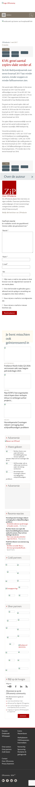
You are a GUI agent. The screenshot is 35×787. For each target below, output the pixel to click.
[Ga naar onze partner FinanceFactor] (23, 565)
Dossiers (5, 731)
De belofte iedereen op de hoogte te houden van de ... (17, 525)
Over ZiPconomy (8, 761)
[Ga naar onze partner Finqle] (12, 565)
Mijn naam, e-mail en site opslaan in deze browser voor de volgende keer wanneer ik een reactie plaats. (17, 281)
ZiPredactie (6, 42)
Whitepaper (6, 736)
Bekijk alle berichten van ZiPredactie (14, 212)
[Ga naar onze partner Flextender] (23, 573)
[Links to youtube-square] (9, 687)
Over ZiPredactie (9, 196)
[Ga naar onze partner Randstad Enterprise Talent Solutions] (12, 614)
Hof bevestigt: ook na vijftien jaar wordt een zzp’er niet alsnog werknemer (20, 466)
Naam (5, 257)
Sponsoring (21, 749)
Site (4, 272)
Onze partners (7, 749)
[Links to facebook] (16, 687)
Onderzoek (6, 733)
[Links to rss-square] (27, 687)
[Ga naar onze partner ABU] (23, 654)
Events (20, 731)
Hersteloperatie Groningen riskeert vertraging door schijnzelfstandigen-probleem (16, 425)
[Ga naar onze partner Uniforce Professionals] (23, 662)
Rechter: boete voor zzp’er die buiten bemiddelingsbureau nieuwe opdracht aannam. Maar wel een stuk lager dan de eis (17, 455)
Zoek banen (6, 752)
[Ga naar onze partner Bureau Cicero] (12, 662)
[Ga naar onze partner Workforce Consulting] (23, 622)
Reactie (5, 230)
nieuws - (7, 390)
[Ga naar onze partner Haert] (12, 638)
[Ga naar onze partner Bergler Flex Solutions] (12, 670)
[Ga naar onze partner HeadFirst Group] (23, 589)
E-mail (5, 264)
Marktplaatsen (22, 737)
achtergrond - (9, 363)
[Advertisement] (17, 498)
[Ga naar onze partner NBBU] (12, 654)
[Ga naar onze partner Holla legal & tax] (23, 638)
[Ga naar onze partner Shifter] (12, 630)
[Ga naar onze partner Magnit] (12, 581)
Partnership (21, 747)
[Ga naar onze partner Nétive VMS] (12, 646)
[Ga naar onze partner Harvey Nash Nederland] (12, 597)
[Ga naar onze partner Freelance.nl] (23, 646)
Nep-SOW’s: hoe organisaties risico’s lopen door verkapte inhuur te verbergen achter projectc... (16, 396)
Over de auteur (14, 177)
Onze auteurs (6, 747)
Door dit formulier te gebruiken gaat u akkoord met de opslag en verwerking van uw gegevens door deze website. (16, 291)
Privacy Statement (8, 764)
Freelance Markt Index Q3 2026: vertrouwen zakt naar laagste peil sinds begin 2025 (17, 368)
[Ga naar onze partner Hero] (23, 597)
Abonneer (23, 716)
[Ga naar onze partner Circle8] (12, 573)
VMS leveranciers (23, 740)
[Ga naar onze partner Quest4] (12, 622)
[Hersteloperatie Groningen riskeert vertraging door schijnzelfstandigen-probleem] (17, 410)
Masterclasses (22, 733)
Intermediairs (22, 743)
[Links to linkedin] (21, 687)
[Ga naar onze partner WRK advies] (23, 670)
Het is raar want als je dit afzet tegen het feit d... (16, 538)
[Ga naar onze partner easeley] (23, 614)
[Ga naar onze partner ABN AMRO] (23, 630)
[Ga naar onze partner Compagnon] (12, 589)
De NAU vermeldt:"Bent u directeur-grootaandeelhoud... (17, 548)
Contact (4, 758)
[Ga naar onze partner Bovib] (23, 581)
